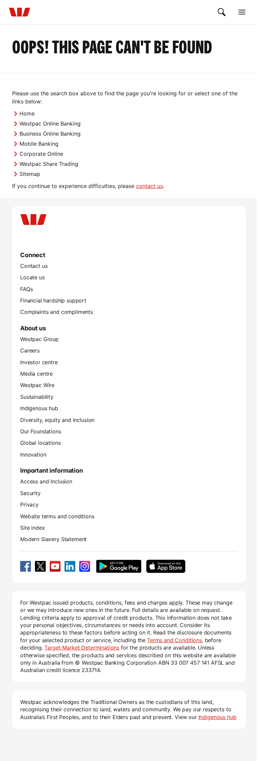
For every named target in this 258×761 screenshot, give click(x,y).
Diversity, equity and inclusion (57, 420)
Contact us (33, 266)
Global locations (40, 442)
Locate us (32, 277)
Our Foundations (40, 431)
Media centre (36, 373)
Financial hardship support (53, 300)
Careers (30, 350)
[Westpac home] (19, 12)
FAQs (26, 289)
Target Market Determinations (81, 647)
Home (27, 113)
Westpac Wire (37, 385)
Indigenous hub (39, 408)
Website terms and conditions (57, 516)
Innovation (33, 454)
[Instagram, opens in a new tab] (84, 566)
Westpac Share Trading (48, 163)
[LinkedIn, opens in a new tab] (69, 566)
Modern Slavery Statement (53, 539)
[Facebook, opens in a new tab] (25, 566)
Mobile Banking (38, 143)
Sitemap (29, 174)
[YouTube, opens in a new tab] (55, 566)
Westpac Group (39, 339)
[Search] (222, 12)
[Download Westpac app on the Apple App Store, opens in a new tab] (165, 566)
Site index (32, 527)
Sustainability (36, 396)
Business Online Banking (50, 133)
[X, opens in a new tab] (40, 566)
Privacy (29, 504)
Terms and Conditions (174, 640)
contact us (149, 186)
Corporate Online (41, 153)
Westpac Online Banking (50, 123)
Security (30, 493)
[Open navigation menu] (242, 12)
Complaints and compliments (56, 311)
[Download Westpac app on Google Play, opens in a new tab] (118, 566)
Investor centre (39, 362)
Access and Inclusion (46, 481)
